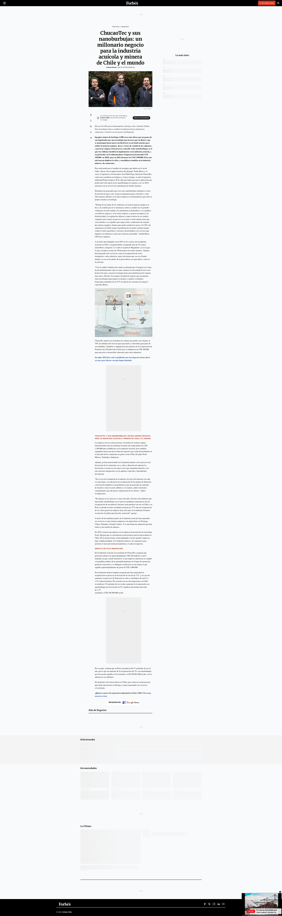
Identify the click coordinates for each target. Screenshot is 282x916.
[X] (209, 904)
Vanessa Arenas (111, 67)
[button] (280, 892)
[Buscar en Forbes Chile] (278, 3)
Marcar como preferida (141, 118)
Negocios (125, 27)
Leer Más (250, 911)
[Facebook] (204, 904)
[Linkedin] (218, 904)
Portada (115, 27)
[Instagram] (214, 904)
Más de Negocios (98, 710)
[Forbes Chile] (132, 3)
